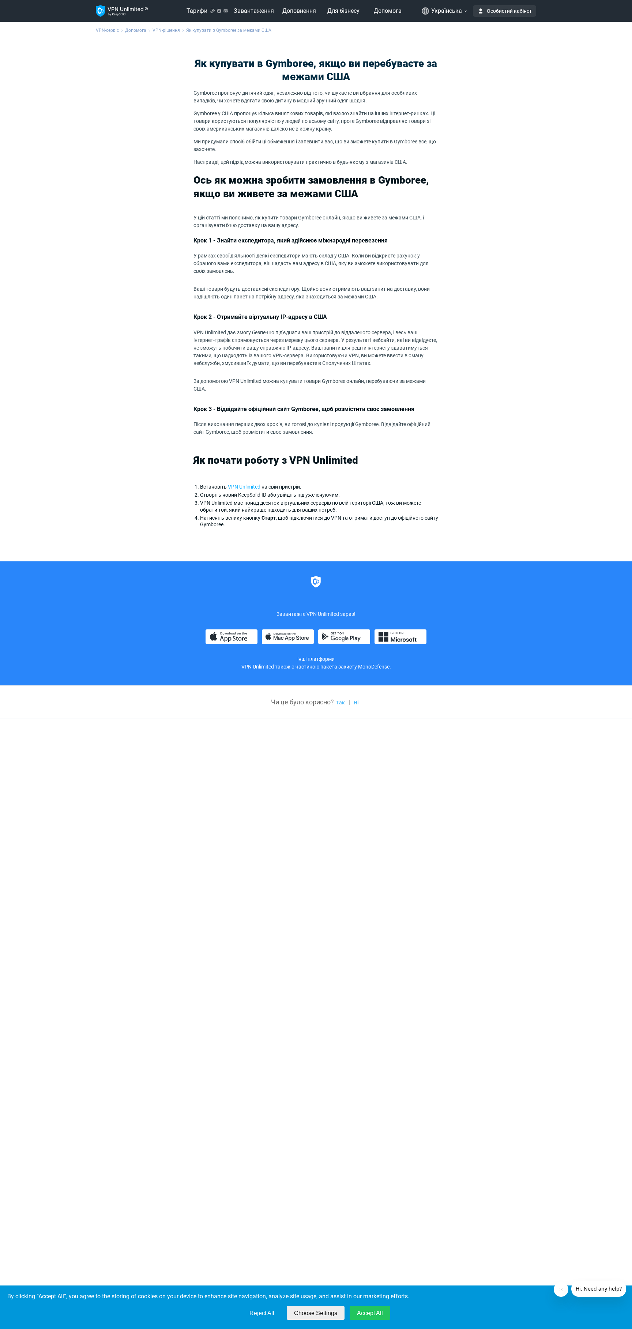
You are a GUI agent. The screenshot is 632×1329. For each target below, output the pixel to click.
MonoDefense (374, 667)
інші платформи (316, 659)
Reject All (261, 1313)
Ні (356, 702)
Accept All (370, 1313)
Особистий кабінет (509, 11)
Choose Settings (315, 1313)
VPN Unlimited (244, 487)
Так (340, 702)
